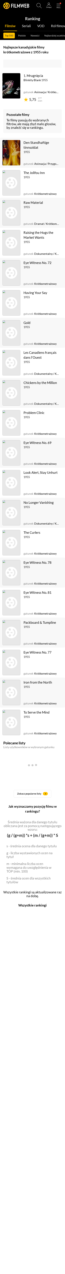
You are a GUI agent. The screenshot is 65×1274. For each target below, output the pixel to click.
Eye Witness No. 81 (37, 592)
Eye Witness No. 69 (37, 443)
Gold (27, 323)
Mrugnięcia (35, 76)
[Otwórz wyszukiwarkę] (39, 5)
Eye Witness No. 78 (37, 562)
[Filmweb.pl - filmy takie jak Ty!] (16, 5)
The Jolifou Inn (34, 173)
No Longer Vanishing (39, 502)
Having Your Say (35, 293)
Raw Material (33, 202)
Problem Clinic (34, 413)
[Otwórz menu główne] (58, 5)
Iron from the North (38, 682)
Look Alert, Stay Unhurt (41, 472)
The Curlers (32, 532)
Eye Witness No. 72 (37, 263)
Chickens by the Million (40, 383)
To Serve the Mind (37, 712)
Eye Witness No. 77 (37, 652)
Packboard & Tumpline (40, 622)
